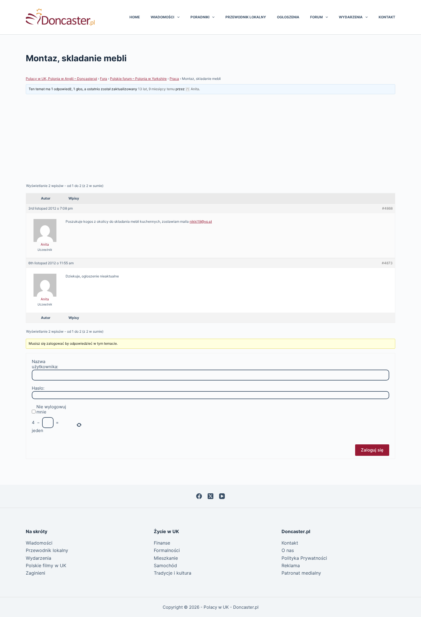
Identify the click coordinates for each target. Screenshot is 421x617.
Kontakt (387, 17)
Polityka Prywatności (304, 558)
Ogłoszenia (288, 17)
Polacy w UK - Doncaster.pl (231, 607)
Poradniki (199, 17)
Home (134, 17)
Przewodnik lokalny (245, 17)
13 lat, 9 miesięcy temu (156, 89)
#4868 (387, 208)
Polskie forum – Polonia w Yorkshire (138, 78)
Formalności (167, 550)
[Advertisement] (210, 138)
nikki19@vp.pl (201, 221)
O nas (288, 550)
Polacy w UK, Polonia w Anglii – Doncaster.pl (61, 78)
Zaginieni (35, 573)
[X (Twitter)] (210, 496)
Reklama (291, 565)
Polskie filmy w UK (46, 565)
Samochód (165, 565)
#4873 (387, 263)
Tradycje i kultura (172, 573)
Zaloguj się (372, 450)
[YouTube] (222, 496)
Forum (316, 17)
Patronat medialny (301, 573)
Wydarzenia (351, 17)
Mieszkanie (166, 558)
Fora (103, 78)
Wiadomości (162, 17)
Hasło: (38, 388)
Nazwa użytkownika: (45, 364)
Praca (174, 78)
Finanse (162, 543)
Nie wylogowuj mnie (51, 409)
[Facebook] (199, 496)
